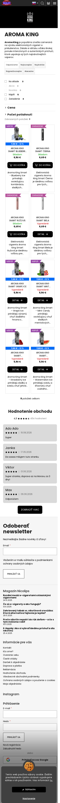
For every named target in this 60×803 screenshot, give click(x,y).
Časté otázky (10, 658)
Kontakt (7, 647)
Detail (41, 234)
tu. (51, 780)
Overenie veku (11, 655)
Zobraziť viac (30, 509)
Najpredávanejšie (14, 71)
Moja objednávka (12, 683)
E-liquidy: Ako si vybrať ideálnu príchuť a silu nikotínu (29, 629)
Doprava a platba (12, 665)
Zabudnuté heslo (12, 748)
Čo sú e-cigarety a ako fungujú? (22, 604)
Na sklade (16, 81)
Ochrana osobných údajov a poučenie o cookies (29, 680)
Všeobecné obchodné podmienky (21, 676)
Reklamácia (9, 669)
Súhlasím (30, 789)
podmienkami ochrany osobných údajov (27, 561)
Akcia (13, 85)
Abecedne (29, 71)
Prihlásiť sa (13, 573)
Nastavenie (29, 798)
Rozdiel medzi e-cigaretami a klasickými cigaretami (27, 596)
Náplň (14, 94)
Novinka (15, 90)
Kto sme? (8, 651)
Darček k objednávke (14, 662)
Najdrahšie (39, 65)
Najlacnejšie (26, 65)
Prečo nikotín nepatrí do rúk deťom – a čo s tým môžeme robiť (28, 620)
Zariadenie (16, 98)
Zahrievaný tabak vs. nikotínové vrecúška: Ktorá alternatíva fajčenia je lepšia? (28, 611)
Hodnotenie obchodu (30, 411)
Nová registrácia (11, 744)
